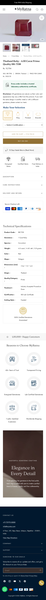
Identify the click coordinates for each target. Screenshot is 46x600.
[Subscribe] (40, 570)
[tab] (7, 47)
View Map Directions (10, 538)
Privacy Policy (33, 576)
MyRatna (22, 596)
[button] (4, 9)
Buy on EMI (23, 141)
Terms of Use (24, 576)
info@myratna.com (9, 526)
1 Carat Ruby (15, 56)
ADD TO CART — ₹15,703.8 (23, 134)
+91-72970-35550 (9, 522)
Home (5, 56)
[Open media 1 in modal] (41, 17)
